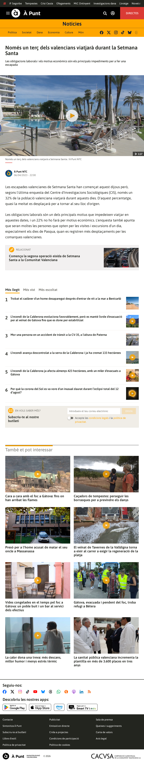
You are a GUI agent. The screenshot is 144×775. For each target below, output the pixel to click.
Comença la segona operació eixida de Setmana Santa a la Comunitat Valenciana (44, 258)
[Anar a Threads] (51, 692)
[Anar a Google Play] (14, 707)
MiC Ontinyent (82, 3)
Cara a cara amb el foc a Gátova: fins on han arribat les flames (34, 498)
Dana (40, 32)
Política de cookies (59, 744)
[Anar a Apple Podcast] (74, 692)
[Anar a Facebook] (5, 692)
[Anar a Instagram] (20, 692)
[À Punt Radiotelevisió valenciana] (21, 756)
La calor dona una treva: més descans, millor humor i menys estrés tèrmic (33, 659)
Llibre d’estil (9, 738)
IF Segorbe (15, 3)
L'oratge (123, 3)
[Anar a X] (13, 692)
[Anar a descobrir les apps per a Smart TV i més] (82, 707)
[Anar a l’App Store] (40, 707)
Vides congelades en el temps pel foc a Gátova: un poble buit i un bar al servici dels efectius (34, 606)
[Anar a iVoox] (66, 692)
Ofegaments (63, 3)
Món (81, 32)
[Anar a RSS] (90, 692)
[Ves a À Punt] (25, 13)
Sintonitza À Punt (12, 726)
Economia (54, 32)
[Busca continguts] (105, 13)
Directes (132, 13)
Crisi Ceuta (47, 3)
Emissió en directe (59, 726)
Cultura (69, 32)
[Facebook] (101, 32)
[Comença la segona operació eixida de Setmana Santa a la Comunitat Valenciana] (121, 257)
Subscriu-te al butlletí (14, 732)
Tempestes (31, 3)
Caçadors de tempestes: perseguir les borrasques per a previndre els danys (101, 498)
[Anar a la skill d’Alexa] (59, 707)
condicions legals (99, 417)
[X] (109, 32)
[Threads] (137, 32)
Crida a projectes (58, 732)
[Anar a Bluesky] (43, 692)
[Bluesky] (130, 32)
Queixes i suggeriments (109, 726)
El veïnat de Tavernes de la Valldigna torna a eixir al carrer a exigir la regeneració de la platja (106, 551)
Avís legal (101, 738)
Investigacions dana (105, 3)
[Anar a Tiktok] (28, 692)
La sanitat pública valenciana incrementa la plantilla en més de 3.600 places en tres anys (106, 661)
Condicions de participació (64, 738)
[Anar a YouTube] (36, 692)
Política (12, 32)
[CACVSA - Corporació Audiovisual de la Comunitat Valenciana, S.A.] (116, 756)
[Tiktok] (122, 32)
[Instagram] (116, 32)
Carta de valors (104, 732)
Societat (26, 32)
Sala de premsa (104, 719)
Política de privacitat (14, 744)
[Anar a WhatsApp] (59, 692)
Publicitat (54, 719)
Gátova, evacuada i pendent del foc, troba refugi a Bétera (105, 604)
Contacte (8, 719)
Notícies (72, 24)
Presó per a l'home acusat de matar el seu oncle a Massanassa (36, 549)
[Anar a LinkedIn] (82, 692)
